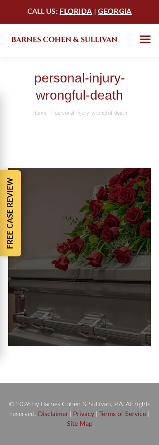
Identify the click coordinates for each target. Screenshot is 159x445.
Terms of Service (122, 414)
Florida (76, 12)
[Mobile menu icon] (145, 39)
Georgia (115, 12)
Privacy (83, 414)
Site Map (80, 424)
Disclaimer (53, 414)
